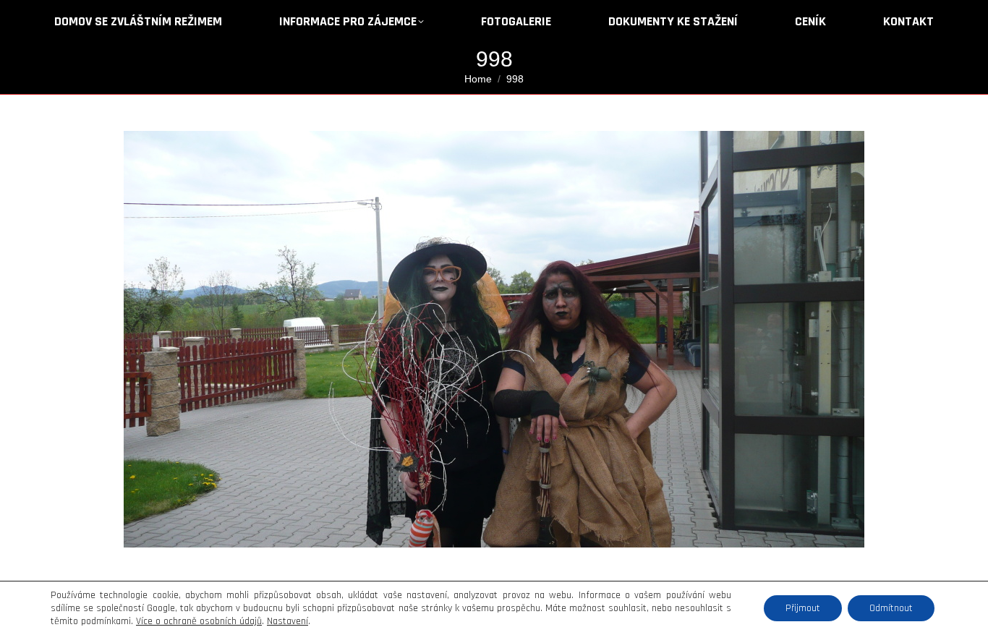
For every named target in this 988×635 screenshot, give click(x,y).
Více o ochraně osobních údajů (199, 621)
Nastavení (287, 621)
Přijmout (802, 608)
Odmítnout (891, 608)
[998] (494, 339)
